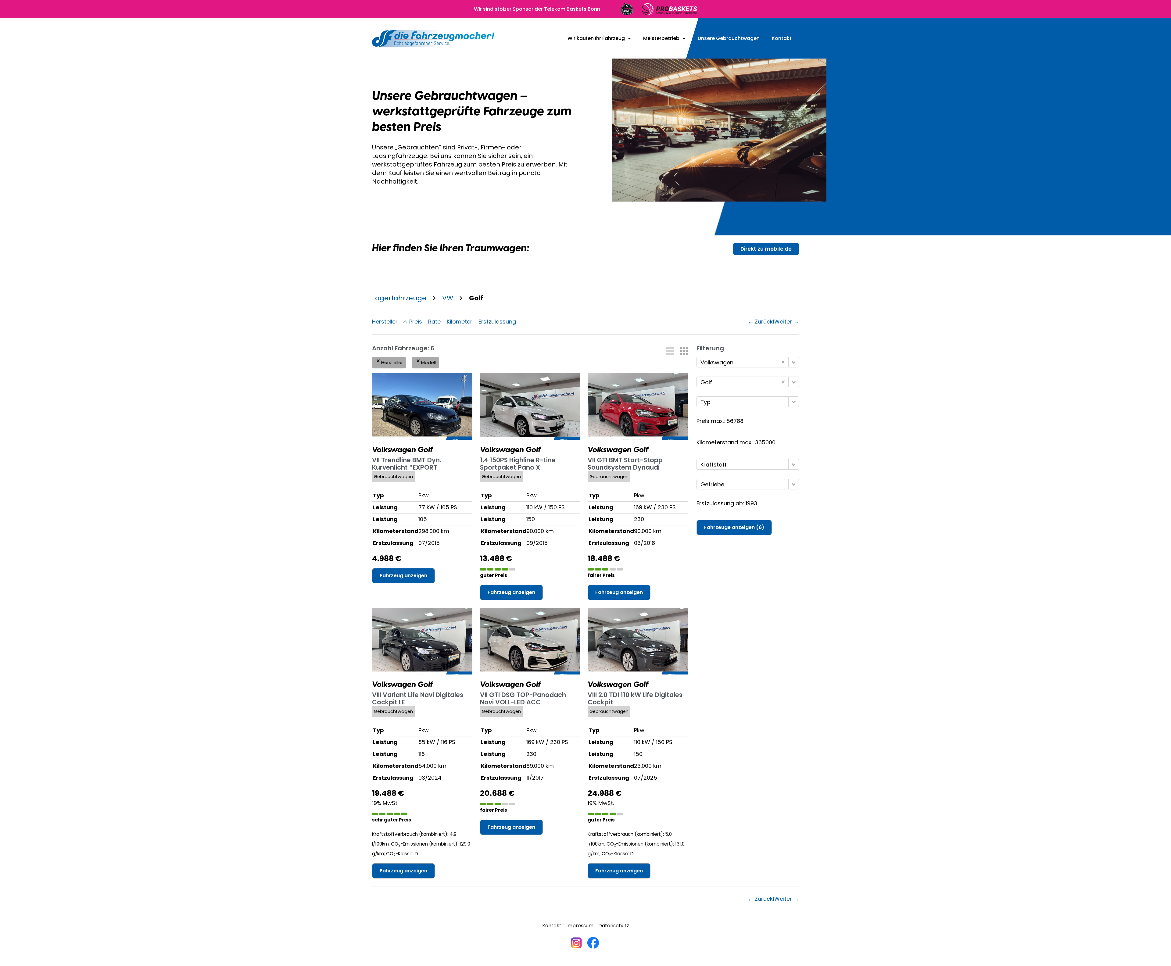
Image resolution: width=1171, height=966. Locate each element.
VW (447, 298)
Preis (415, 321)
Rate (434, 321)
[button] (670, 351)
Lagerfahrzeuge (399, 298)
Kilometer (459, 321)
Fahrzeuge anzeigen (734, 527)
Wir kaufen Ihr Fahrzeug (596, 38)
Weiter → (786, 321)
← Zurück (760, 321)
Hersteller (385, 321)
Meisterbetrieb (661, 38)
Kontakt (782, 38)
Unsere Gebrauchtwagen (729, 38)
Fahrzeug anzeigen (403, 575)
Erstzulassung (497, 321)
